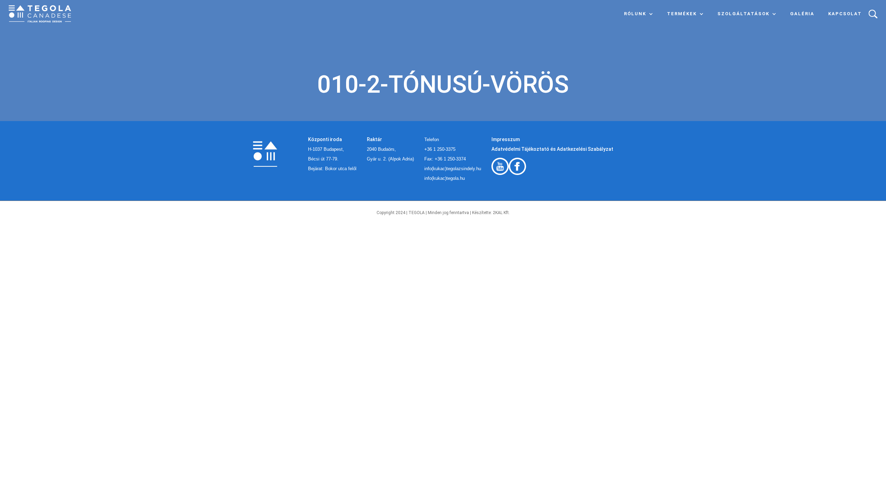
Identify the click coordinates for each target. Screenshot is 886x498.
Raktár (374, 139)
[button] (638, 13)
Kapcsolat (845, 13)
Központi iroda (325, 139)
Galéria (802, 13)
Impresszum (505, 139)
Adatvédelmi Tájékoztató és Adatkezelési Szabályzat (552, 149)
